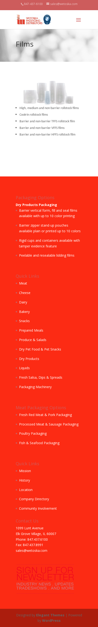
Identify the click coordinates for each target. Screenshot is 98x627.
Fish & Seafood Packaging (39, 443)
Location (26, 489)
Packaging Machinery (35, 387)
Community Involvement (38, 508)
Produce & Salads (32, 340)
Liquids (24, 368)
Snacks (24, 321)
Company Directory (34, 499)
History (24, 480)
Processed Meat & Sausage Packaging (48, 424)
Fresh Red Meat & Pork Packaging (45, 414)
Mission (25, 471)
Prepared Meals (31, 330)
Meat (23, 283)
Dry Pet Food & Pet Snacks (40, 349)
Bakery (24, 311)
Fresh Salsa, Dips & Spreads (40, 377)
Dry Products (29, 358)
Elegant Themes (50, 615)
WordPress (51, 620)
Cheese (24, 292)
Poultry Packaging (33, 433)
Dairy (23, 302)
